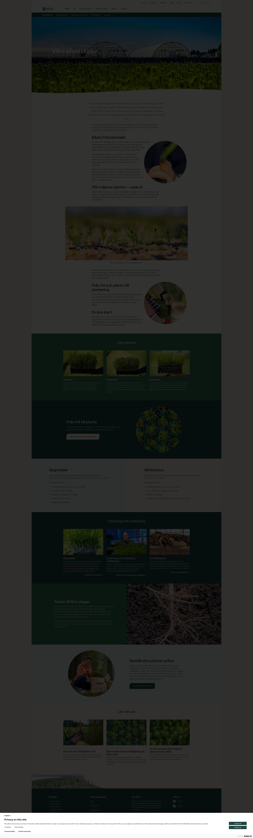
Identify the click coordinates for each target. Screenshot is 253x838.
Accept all (238, 823)
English (7, 815)
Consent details (9, 831)
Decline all (238, 827)
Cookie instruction (24, 831)
